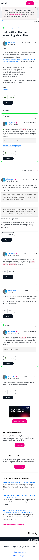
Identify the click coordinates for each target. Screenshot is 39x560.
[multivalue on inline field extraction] (37, 170)
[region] (19, 550)
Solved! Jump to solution (12, 28)
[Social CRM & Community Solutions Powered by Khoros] (32, 532)
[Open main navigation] (36, 3)
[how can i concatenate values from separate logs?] (33, 170)
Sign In (30, 3)
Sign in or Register (16, 14)
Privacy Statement (18, 552)
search (5, 90)
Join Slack (19, 445)
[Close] (36, 543)
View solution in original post (12, 146)
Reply (8, 102)
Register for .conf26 (19, 421)
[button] (35, 28)
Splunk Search (6, 21)
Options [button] (36, 21)
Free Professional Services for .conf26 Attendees (19, 482)
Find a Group (19, 467)
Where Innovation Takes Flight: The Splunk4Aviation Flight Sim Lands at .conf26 (17, 511)
